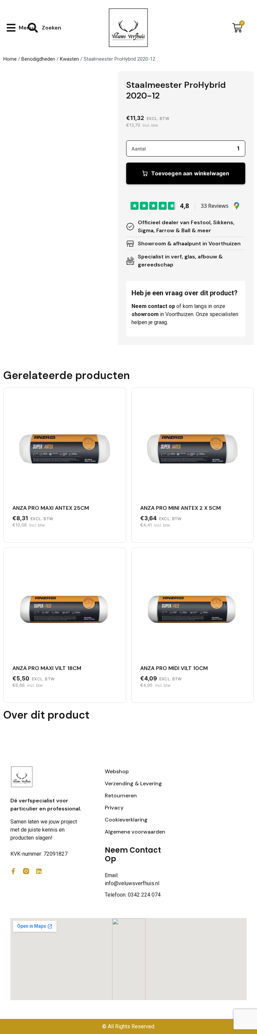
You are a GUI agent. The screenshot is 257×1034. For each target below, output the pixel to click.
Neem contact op (153, 306)
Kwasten (69, 59)
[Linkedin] (39, 871)
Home (10, 59)
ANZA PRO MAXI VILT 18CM (46, 668)
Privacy (114, 807)
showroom (145, 314)
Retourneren (121, 795)
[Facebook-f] (13, 871)
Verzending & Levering (133, 783)
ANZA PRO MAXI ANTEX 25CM (50, 507)
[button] (20, 28)
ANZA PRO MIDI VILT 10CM (174, 668)
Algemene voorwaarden (135, 831)
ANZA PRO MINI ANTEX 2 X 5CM (180, 507)
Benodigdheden (38, 59)
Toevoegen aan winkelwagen (190, 173)
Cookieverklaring (126, 819)
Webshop (117, 771)
